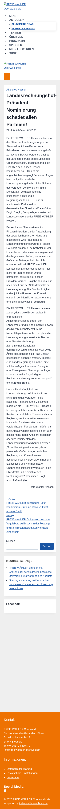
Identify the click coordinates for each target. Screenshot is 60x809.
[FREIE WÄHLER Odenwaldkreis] (30, 6)
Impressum (13, 777)
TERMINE (15, 32)
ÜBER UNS (16, 36)
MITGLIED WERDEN (21, 49)
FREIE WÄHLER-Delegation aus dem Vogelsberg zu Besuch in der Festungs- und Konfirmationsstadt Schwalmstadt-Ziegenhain (28, 523)
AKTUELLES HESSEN (23, 28)
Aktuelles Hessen (16, 89)
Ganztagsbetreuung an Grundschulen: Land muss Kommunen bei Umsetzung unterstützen (31, 584)
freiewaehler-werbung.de (33, 803)
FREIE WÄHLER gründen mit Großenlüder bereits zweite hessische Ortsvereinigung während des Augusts (30, 571)
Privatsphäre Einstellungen (22, 773)
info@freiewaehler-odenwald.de (22, 750)
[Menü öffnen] (7, 76)
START (13, 15)
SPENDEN (15, 45)
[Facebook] (5, 791)
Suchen (10, 541)
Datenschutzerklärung (19, 769)
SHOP (13, 53)
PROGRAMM (17, 41)
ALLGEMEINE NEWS (22, 24)
